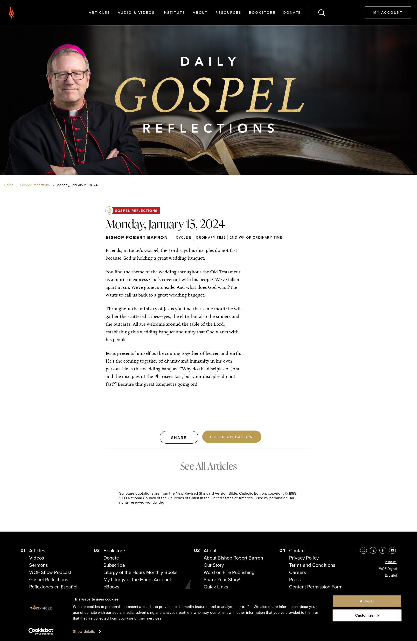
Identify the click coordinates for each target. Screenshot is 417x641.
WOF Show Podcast (50, 572)
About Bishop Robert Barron (233, 557)
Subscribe (114, 564)
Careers (297, 572)
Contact (297, 550)
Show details (84, 631)
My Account (388, 12)
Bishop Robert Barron (137, 237)
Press (295, 579)
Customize (364, 615)
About (200, 12)
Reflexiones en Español (53, 586)
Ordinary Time (211, 237)
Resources (228, 12)
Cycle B (184, 237)
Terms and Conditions (312, 564)
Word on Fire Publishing (229, 572)
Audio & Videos (136, 12)
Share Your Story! (222, 579)
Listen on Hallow (231, 436)
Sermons (38, 564)
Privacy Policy (304, 557)
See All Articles (208, 465)
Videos (36, 557)
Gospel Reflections (35, 185)
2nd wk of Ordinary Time (256, 237)
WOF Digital (388, 568)
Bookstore (262, 12)
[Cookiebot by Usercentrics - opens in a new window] (41, 631)
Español (391, 575)
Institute (173, 12)
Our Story (214, 564)
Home (9, 185)
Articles (99, 12)
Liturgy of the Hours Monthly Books (140, 572)
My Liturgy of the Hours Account (137, 579)
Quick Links (216, 586)
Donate (292, 12)
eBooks (111, 586)
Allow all (367, 601)
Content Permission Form (315, 586)
